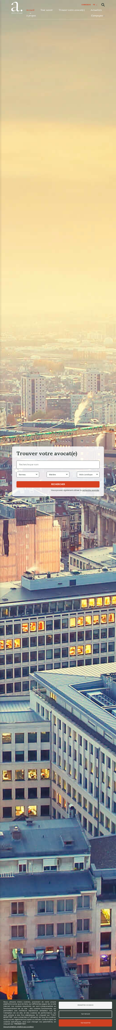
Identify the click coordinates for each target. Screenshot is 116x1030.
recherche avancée (90, 490)
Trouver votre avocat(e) (71, 9)
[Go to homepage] (17, 7)
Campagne (97, 15)
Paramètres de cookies (85, 1005)
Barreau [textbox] (22, 475)
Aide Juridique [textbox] (86, 475)
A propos (31, 15)
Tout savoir (46, 9)
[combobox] (27, 475)
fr (94, 5)
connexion (86, 5)
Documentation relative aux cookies (18, 1027)
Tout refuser (85, 1014)
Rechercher (58, 484)
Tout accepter (85, 1023)
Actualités (96, 9)
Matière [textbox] (52, 475)
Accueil (30, 9)
